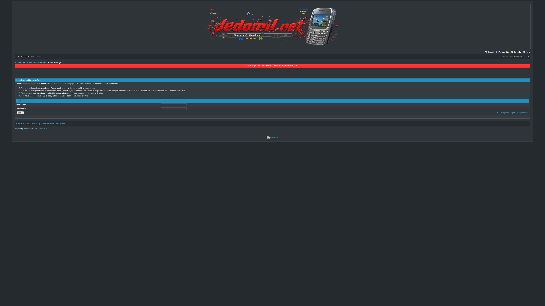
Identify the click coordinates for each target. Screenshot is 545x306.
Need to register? (503, 113)
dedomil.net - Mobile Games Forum (30, 62)
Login (32, 56)
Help (528, 52)
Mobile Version (60, 124)
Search (491, 52)
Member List (503, 52)
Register (39, 56)
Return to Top (35, 124)
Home (27, 124)
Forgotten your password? (519, 113)
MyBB (26, 128)
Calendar (517, 52)
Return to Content (47, 124)
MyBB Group (42, 128)
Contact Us (20, 124)
